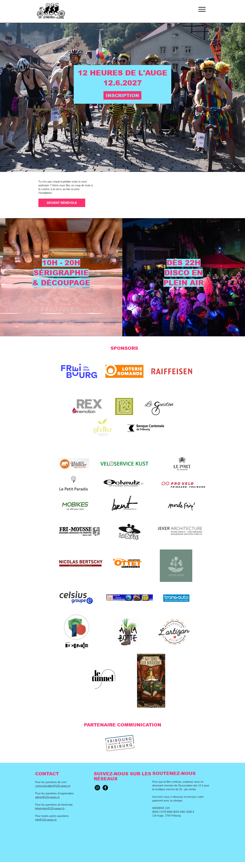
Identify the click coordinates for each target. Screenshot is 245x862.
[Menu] (201, 9)
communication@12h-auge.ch (52, 785)
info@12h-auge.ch (45, 819)
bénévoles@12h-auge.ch (49, 808)
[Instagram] (97, 787)
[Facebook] (105, 787)
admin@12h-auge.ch (47, 797)
